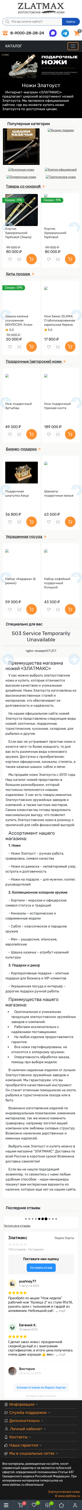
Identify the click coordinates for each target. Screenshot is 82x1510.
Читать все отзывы (17, 1226)
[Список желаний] (34, 1505)
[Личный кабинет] (75, 1505)
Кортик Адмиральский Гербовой (55, 233)
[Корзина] (20, 1505)
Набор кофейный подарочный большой (57, 583)
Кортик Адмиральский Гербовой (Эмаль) (18, 233)
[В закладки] (9, 259)
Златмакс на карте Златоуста (41, 1396)
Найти (70, 22)
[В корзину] (31, 259)
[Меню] (72, 46)
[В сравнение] (19, 259)
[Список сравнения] (47, 1505)
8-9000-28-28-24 (26, 33)
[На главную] (61, 1505)
